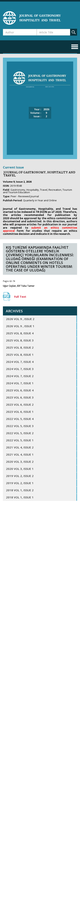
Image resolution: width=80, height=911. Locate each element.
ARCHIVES (14, 311)
